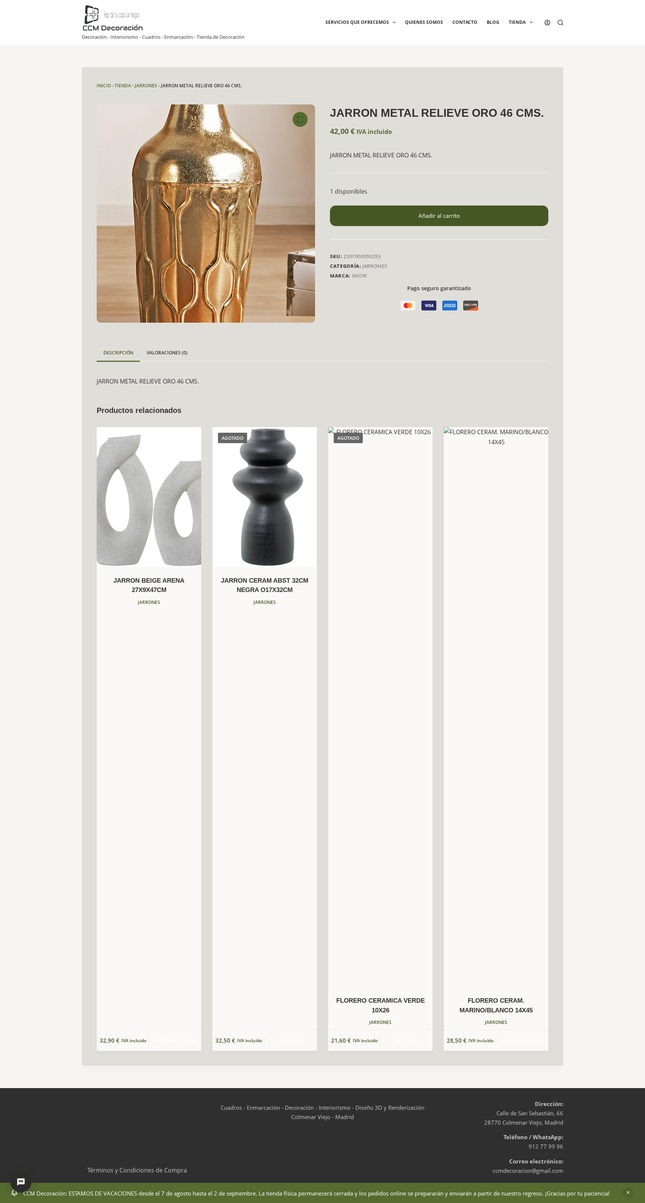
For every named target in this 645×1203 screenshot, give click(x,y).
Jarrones (146, 85)
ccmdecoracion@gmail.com (528, 1170)
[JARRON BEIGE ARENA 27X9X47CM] (149, 496)
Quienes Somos (424, 22)
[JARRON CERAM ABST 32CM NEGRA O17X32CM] (264, 496)
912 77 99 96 (546, 1146)
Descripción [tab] (118, 353)
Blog (493, 22)
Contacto (464, 22)
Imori (359, 275)
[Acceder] (547, 22)
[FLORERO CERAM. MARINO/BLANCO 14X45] (496, 707)
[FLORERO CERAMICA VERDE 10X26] (380, 707)
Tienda (517, 22)
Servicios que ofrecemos (357, 22)
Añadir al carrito (439, 215)
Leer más (291, 1040)
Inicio (104, 85)
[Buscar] (560, 22)
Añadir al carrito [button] (175, 1040)
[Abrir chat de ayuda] (20, 1182)
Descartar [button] (628, 1193)
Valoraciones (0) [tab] (167, 353)
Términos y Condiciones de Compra (137, 1170)
